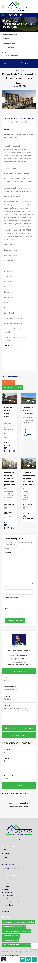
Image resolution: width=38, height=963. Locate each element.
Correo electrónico (11, 598)
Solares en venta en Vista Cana (28, 410)
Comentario (9, 553)
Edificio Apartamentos (13, 902)
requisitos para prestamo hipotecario (16, 931)
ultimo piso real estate (11, 936)
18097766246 (23, 659)
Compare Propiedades (11, 868)
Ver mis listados (19, 671)
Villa (6, 908)
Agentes (6, 853)
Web (6, 608)
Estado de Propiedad (9, 35)
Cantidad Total (9, 749)
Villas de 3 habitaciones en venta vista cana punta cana (29, 479)
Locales (6, 889)
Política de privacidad (11, 864)
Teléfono (7, 696)
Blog (5, 857)
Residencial (7, 892)
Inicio (13, 71)
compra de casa (9, 927)
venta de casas (28, 945)
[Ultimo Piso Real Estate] (19, 10)
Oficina (7, 883)
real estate (21, 927)
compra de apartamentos (24, 922)
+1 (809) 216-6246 (14, 15)
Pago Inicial (8, 758)
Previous (3, 100)
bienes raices (8, 922)
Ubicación (5, 52)
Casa (6, 899)
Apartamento (9, 896)
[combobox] (19, 38)
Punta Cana (22, 71)
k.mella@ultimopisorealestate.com (19, 664)
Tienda (7, 886)
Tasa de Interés (9, 767)
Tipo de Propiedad (8, 44)
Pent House (9, 905)
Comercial (7, 880)
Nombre (7, 587)
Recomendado (9, 382)
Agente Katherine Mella (19, 651)
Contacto (7, 861)
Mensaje (7, 705)
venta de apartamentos (11, 945)
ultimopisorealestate (10, 940)
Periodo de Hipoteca (11, 776)
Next (34, 100)
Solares (6, 911)
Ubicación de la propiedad (13, 387)
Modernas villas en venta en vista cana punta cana (9, 479)
